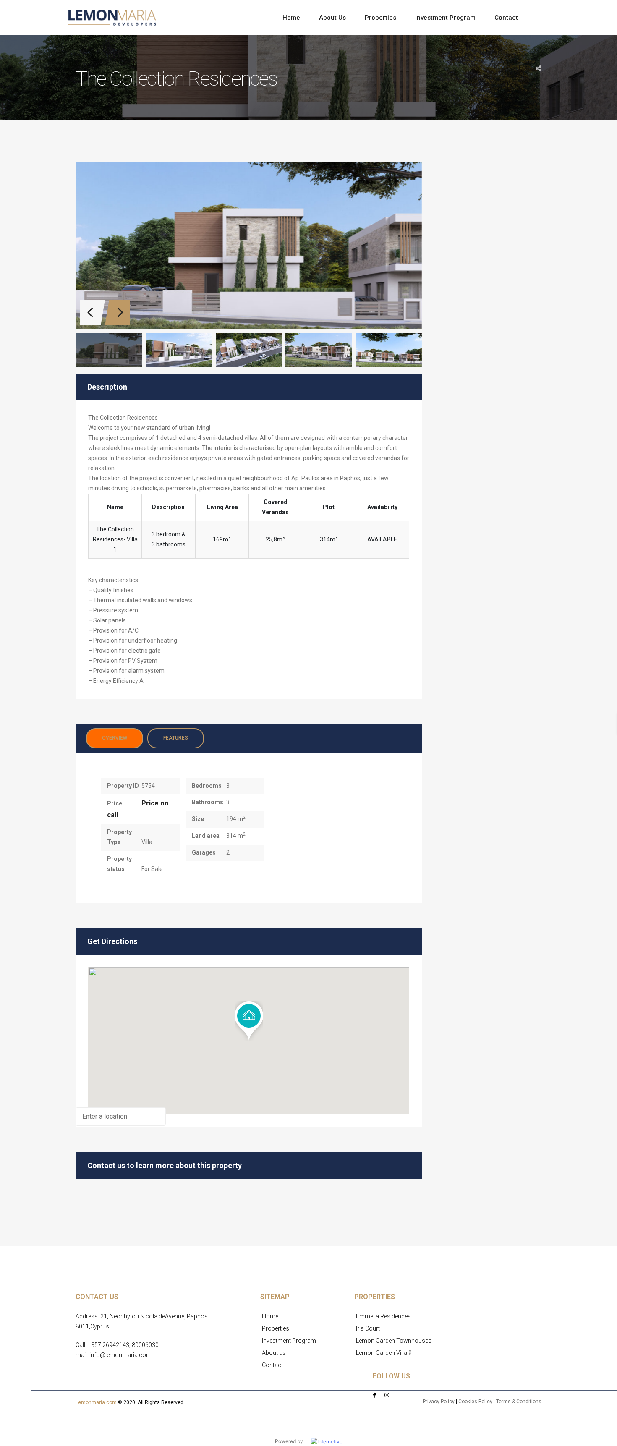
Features (175, 738)
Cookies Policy (475, 1401)
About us (274, 1352)
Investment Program (289, 1340)
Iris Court (368, 1328)
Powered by (293, 1441)
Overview (114, 738)
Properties (275, 1328)
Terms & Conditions (518, 1401)
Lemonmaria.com (96, 1402)
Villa (146, 842)
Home (270, 1316)
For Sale (152, 869)
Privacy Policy (439, 1401)
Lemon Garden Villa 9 (384, 1352)
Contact (272, 1365)
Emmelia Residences (383, 1316)
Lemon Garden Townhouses (393, 1340)
